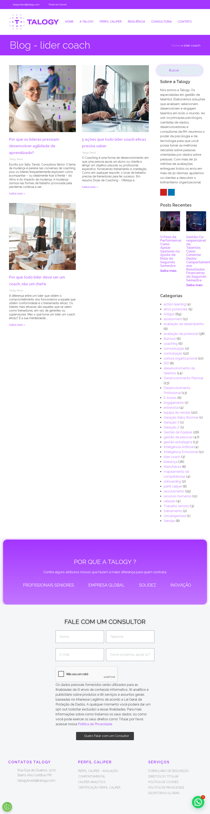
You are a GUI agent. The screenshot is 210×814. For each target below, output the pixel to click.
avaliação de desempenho (184, 324)
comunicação (174, 348)
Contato (185, 21)
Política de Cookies (163, 782)
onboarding (172, 481)
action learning (175, 304)
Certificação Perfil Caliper (99, 787)
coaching (171, 344)
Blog (69, 38)
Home (69, 21)
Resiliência (136, 21)
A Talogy (87, 21)
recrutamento (174, 491)
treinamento (173, 511)
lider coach (172, 457)
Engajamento (174, 403)
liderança (170, 462)
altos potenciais (176, 309)
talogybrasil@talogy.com (26, 4)
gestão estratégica (178, 442)
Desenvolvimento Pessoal (183, 378)
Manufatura (172, 467)
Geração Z (172, 427)
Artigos (169, 314)
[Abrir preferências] (7, 807)
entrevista (171, 408)
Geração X (171, 422)
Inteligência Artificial (179, 447)
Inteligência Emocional (181, 452)
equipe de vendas (177, 412)
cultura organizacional (180, 358)
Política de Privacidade (95, 724)
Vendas (169, 521)
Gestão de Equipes (178, 432)
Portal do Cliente (58, 4)
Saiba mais (168, 271)
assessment (173, 319)
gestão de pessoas (178, 437)
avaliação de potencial (181, 334)
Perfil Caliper (111, 21)
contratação (173, 353)
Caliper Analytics (91, 782)
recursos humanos (178, 496)
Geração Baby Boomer (181, 417)
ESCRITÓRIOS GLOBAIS (163, 793)
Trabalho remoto (176, 506)
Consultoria (161, 21)
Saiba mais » (17, 193)
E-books (170, 398)
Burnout (170, 339)
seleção (170, 501)
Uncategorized (175, 516)
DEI (166, 363)
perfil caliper (173, 486)
